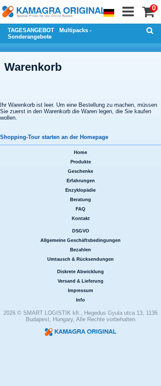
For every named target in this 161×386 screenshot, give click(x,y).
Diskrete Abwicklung (80, 271)
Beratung (80, 199)
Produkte (80, 161)
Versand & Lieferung (80, 280)
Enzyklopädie (80, 190)
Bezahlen (80, 249)
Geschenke (80, 171)
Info (80, 299)
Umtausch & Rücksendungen (80, 259)
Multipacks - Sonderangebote (49, 33)
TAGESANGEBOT (31, 30)
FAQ (80, 208)
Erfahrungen (81, 180)
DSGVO (80, 230)
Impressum (80, 290)
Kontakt (81, 218)
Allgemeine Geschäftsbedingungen (80, 240)
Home (80, 152)
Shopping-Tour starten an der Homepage (54, 137)
